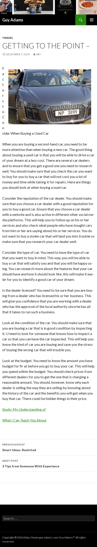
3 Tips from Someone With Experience (30, 463)
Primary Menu (91, 19)
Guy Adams (12, 19)
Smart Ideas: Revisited (19, 447)
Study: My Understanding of (24, 409)
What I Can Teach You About (24, 420)
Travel (7, 37)
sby (38, 54)
